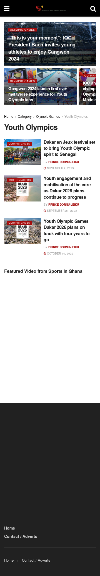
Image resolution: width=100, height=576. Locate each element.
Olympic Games (22, 30)
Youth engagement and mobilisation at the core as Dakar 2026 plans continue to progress (67, 187)
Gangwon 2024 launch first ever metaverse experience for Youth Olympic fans (37, 94)
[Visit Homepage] (50, 8)
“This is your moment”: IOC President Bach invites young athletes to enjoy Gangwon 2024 (42, 48)
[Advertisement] (50, 335)
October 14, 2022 (59, 253)
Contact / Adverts (20, 536)
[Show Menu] (6, 8)
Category (25, 116)
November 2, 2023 (60, 168)
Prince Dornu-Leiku (63, 162)
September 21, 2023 (61, 211)
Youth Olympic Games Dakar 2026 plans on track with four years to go (66, 230)
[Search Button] (93, 8)
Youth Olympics (76, 116)
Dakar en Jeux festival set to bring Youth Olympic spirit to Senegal (69, 148)
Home (8, 116)
